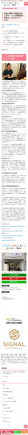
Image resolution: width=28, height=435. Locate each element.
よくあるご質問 (6, 408)
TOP (4, 385)
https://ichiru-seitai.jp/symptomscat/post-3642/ (12, 235)
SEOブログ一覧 (6, 421)
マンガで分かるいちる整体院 (9, 401)
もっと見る (5, 376)
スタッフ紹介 (6, 388)
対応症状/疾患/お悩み (8, 391)
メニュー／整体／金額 (8, 398)
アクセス (5, 414)
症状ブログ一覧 (6, 417)
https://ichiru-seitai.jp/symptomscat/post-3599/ (12, 230)
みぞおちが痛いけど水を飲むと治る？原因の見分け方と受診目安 (14, 372)
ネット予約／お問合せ (8, 411)
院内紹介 (5, 404)
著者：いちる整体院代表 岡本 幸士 (10, 24)
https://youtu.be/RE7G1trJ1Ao (8, 240)
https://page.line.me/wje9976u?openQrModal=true (13, 226)
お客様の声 (5, 394)
